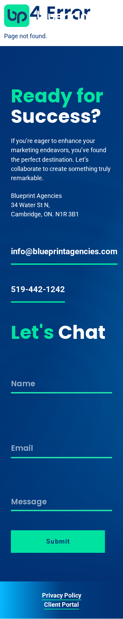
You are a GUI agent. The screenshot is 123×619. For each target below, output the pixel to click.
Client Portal (61, 604)
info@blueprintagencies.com (64, 251)
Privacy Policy (61, 595)
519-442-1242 (38, 289)
